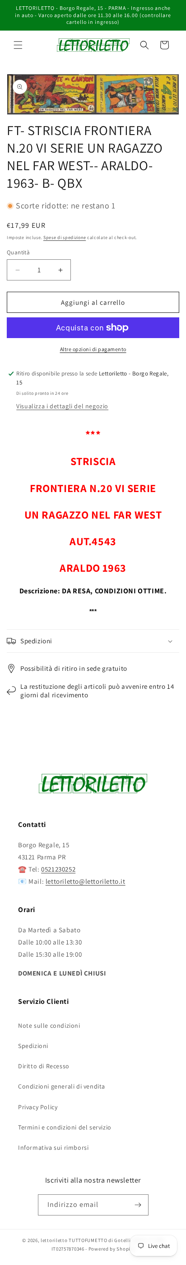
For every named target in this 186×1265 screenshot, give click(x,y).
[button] (18, 45)
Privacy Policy (37, 1107)
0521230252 (58, 869)
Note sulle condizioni (49, 1025)
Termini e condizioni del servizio (65, 1127)
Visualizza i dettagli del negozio (62, 406)
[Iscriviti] (138, 1204)
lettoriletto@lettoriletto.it (86, 881)
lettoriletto (54, 1240)
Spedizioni (33, 1046)
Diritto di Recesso (44, 1066)
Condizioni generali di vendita (61, 1086)
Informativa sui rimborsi (53, 1147)
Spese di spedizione (64, 237)
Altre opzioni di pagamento (93, 349)
